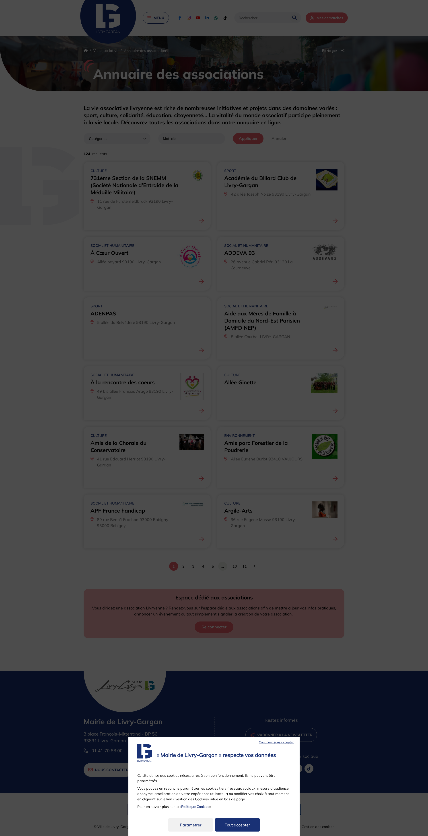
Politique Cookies (195, 806)
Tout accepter (237, 825)
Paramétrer (191, 825)
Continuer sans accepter (276, 742)
